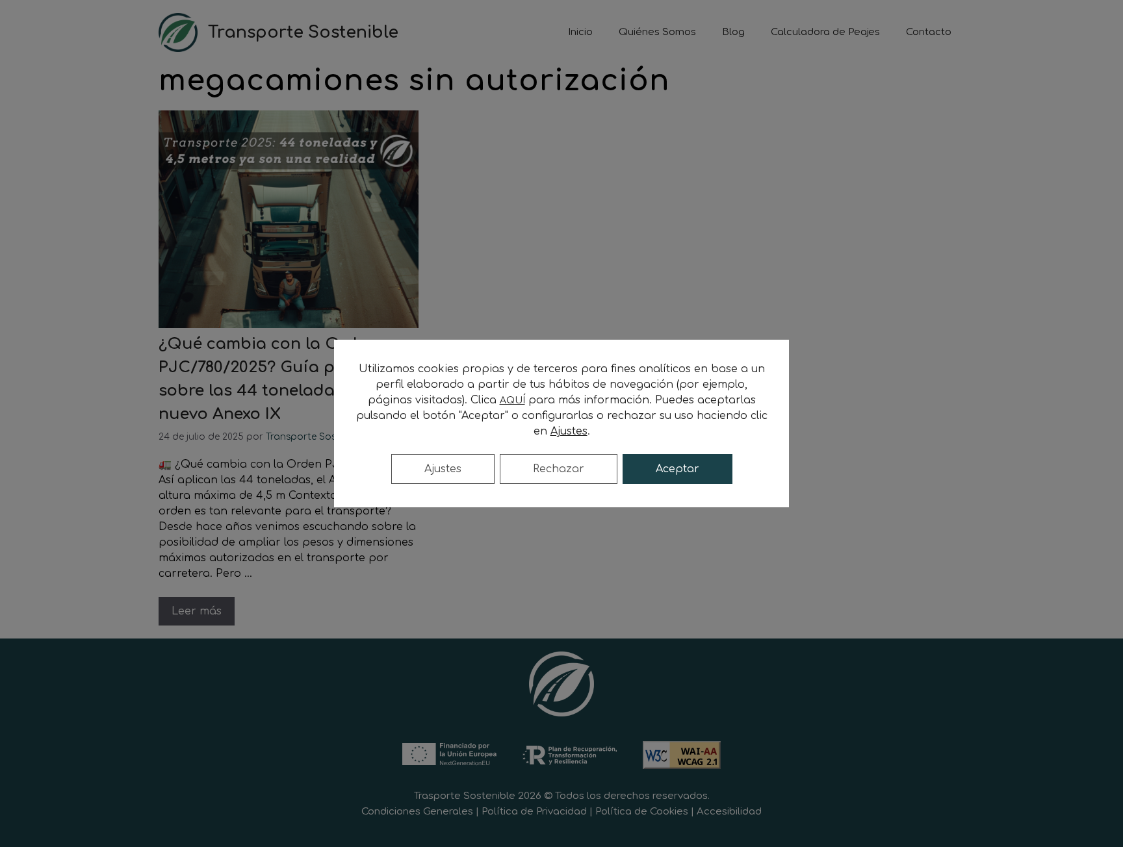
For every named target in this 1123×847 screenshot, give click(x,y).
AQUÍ (512, 400)
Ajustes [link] (568, 431)
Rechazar (558, 469)
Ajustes (442, 469)
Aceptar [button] (677, 469)
